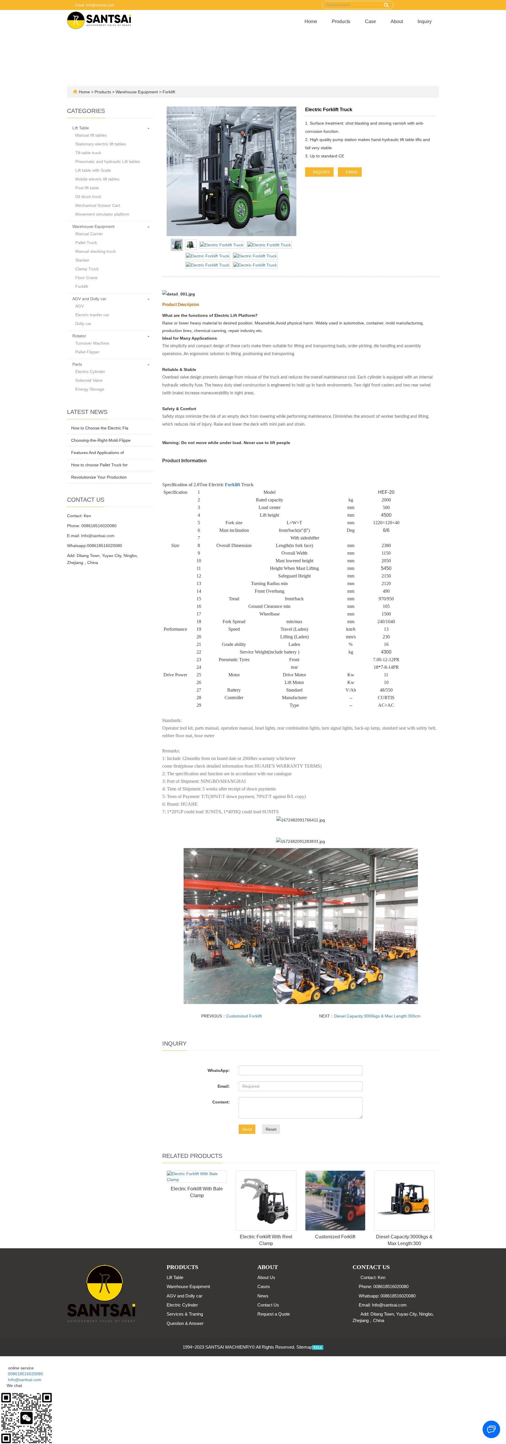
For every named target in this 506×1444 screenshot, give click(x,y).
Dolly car (83, 323)
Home (311, 21)
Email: (224, 1086)
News (263, 1295)
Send (247, 1129)
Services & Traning (185, 1313)
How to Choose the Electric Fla (99, 428)
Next (288, 171)
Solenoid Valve (88, 380)
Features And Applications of (97, 452)
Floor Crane (86, 277)
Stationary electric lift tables (100, 144)
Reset (271, 1129)
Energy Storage (89, 389)
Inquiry (425, 21)
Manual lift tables (91, 135)
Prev (174, 171)
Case (370, 21)
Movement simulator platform (102, 214)
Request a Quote (273, 1313)
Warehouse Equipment (136, 92)
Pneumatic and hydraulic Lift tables (107, 161)
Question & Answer (185, 1323)
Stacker (82, 260)
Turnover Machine (92, 343)
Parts (77, 364)
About (397, 21)
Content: (221, 1102)
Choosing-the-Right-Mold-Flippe (101, 440)
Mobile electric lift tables (97, 179)
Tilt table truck (88, 152)
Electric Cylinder (90, 371)
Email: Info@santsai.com (94, 5)
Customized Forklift (244, 1016)
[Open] (0, 1359)
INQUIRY (321, 172)
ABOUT (267, 1267)
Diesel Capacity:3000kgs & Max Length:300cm (377, 1016)
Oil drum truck (88, 196)
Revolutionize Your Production (99, 477)
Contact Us (268, 1304)
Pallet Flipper (87, 352)
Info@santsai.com (97, 535)
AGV (79, 306)
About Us (266, 1277)
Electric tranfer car (92, 314)
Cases (263, 1286)
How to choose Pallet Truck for (99, 465)
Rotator (79, 336)
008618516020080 (23, 1373)
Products (341, 21)
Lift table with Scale (93, 170)
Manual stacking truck (95, 251)
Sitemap (304, 1347)
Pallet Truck (86, 242)
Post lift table (87, 187)
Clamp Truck (87, 269)
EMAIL (351, 172)
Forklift (168, 92)
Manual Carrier (89, 233)
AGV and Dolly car (89, 298)
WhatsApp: (219, 1070)
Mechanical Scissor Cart (97, 205)
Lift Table (80, 128)
